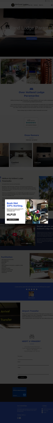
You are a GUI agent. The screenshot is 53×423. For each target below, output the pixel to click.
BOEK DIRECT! (12, 219)
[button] (46, 201)
